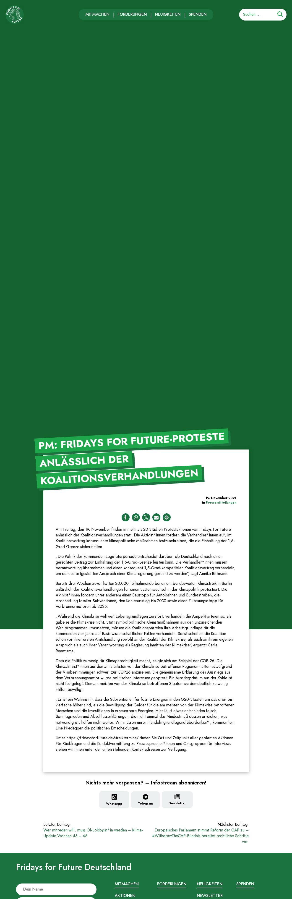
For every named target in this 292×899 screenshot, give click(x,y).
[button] (126, 517)
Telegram (145, 803)
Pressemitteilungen (221, 502)
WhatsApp (114, 803)
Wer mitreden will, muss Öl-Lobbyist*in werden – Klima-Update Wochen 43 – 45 (93, 830)
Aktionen (125, 896)
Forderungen (132, 14)
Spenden (198, 14)
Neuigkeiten (168, 14)
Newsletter (177, 803)
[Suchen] (280, 15)
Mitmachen (98, 14)
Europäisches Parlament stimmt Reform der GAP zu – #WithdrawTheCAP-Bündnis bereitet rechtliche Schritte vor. (200, 833)
